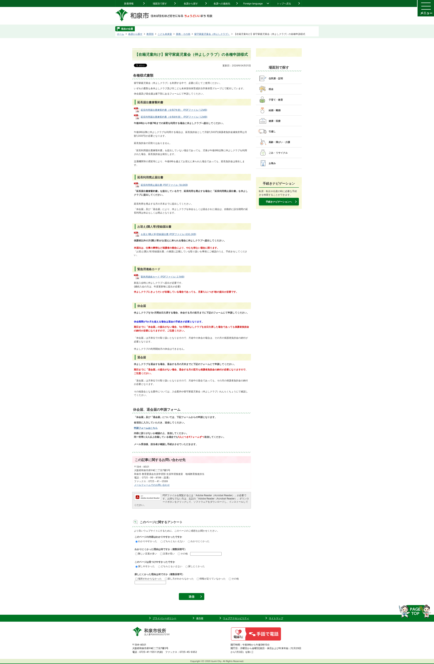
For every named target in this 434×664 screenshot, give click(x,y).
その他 (184, 553)
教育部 (150, 34)
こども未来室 (165, 34)
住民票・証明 (276, 78)
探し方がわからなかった (181, 578)
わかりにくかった (200, 541)
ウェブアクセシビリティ (236, 618)
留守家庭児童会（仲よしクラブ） (212, 34)
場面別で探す (160, 3)
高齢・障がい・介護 (279, 142)
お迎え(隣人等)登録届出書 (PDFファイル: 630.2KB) (168, 234)
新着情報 (129, 3)
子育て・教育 (276, 99)
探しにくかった (196, 566)
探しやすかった (146, 566)
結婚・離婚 (275, 110)
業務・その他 (183, 34)
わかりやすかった (147, 541)
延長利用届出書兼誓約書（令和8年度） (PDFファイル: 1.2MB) (174, 116)
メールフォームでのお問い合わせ (152, 484)
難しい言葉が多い (147, 553)
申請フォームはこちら (146, 427)
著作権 (199, 618)
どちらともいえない (174, 541)
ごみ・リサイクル (278, 152)
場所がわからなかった (150, 578)
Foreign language (253, 3)
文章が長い (169, 553)
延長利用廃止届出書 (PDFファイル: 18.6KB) (164, 184)
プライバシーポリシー (164, 618)
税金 (271, 89)
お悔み (272, 163)
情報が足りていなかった (213, 578)
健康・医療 (275, 120)
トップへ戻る (284, 3)
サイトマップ (276, 618)
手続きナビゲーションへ (279, 201)
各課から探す (191, 3)
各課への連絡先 (222, 3)
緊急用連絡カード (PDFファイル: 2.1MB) (162, 276)
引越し (272, 131)
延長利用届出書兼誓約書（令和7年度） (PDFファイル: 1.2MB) (174, 109)
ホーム (120, 34)
